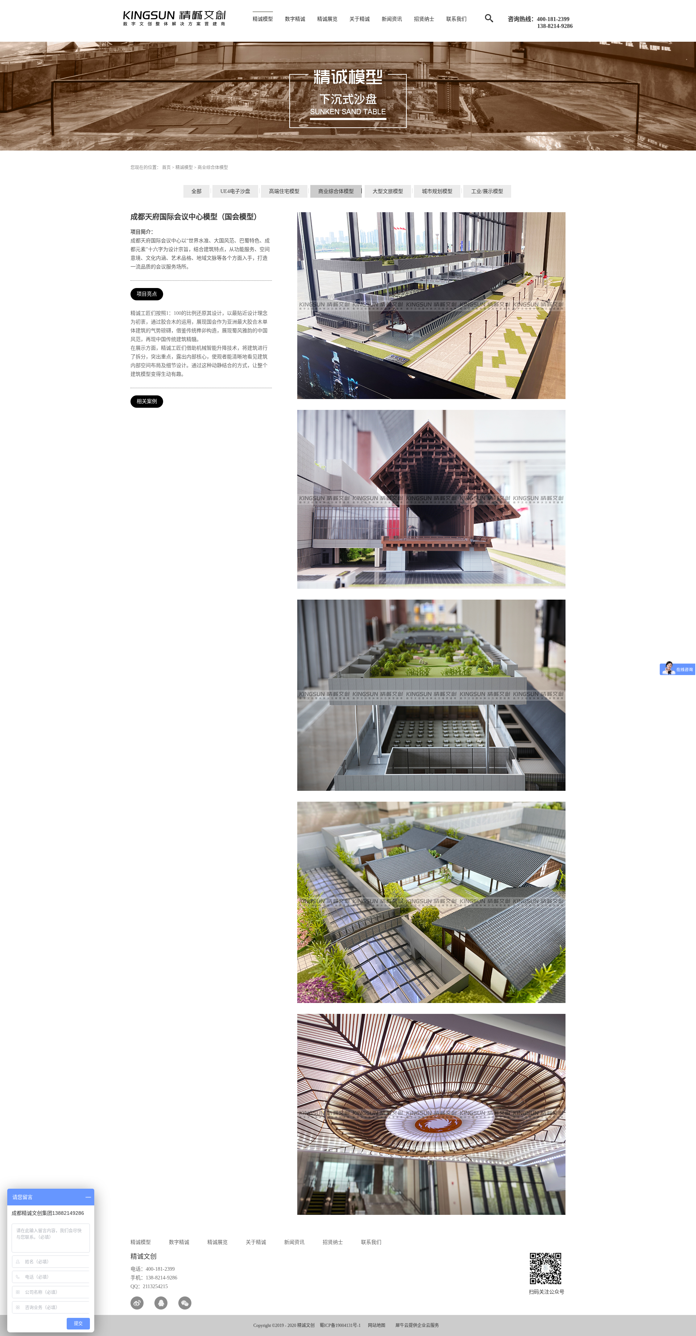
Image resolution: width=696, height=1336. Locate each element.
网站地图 (375, 1325)
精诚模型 (184, 167)
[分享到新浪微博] (137, 1303)
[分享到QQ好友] (160, 1303)
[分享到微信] (184, 1303)
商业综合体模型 (213, 167)
